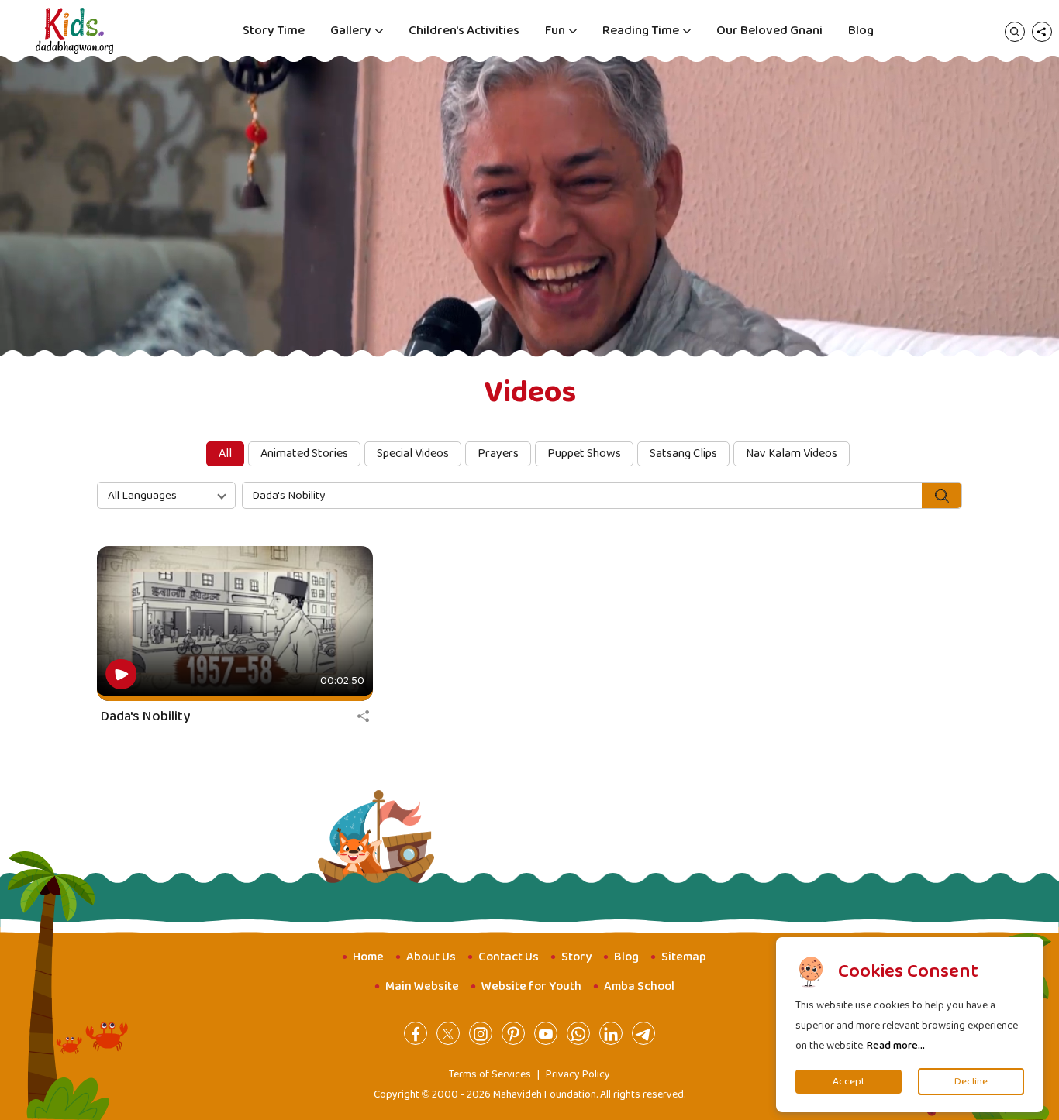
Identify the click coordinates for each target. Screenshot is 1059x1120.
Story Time (274, 30)
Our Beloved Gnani (769, 30)
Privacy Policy (578, 1074)
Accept (849, 1082)
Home (368, 957)
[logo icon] (74, 31)
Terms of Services (490, 1074)
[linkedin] (610, 1033)
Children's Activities (464, 30)
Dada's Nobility (145, 716)
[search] (1015, 31)
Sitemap (683, 957)
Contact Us (508, 957)
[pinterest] (513, 1033)
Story (576, 957)
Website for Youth (531, 986)
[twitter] (448, 1033)
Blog (861, 30)
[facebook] (415, 1033)
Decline (971, 1082)
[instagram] (480, 1033)
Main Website (422, 986)
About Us (431, 957)
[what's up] (578, 1033)
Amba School (639, 986)
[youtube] (545, 1033)
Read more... (896, 1045)
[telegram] (643, 1033)
